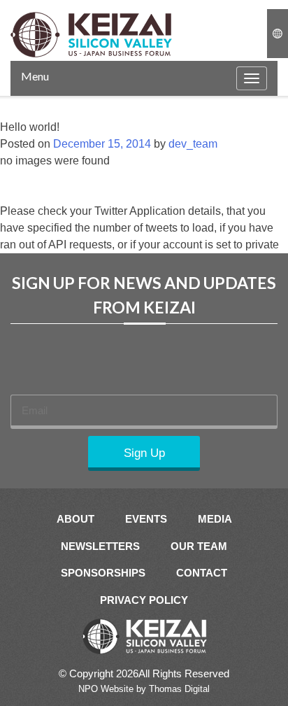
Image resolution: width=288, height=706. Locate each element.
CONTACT (201, 573)
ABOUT (75, 519)
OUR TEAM (199, 546)
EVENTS (146, 519)
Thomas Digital (179, 689)
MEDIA (215, 519)
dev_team (192, 144)
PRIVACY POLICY (144, 600)
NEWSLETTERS (100, 546)
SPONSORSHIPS (103, 573)
